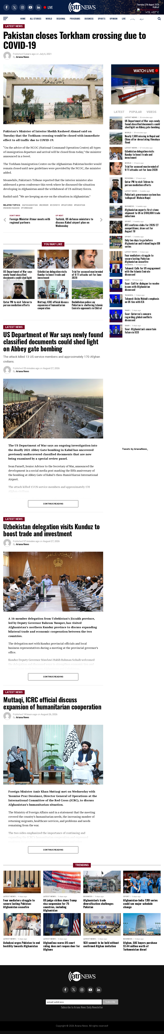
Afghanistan (30, 205)
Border (44, 205)
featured (67, 205)
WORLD (49, 18)
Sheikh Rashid (12, 208)
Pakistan (80, 205)
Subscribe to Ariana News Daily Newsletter (82, 1007)
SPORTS (101, 18)
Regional (61, 18)
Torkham (27, 208)
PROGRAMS (75, 18)
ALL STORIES (35, 18)
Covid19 (55, 205)
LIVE (124, 18)
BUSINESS (89, 18)
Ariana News (22, 57)
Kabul (156, 7)
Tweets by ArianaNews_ (135, 449)
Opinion (113, 18)
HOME (22, 18)
